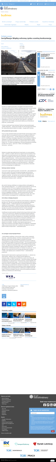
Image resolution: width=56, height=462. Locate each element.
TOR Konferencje (5, 410)
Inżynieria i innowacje (48, 22)
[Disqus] (19, 365)
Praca (50, 24)
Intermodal (4, 426)
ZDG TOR (4, 408)
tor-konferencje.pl (42, 1)
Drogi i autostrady (21, 22)
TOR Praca (4, 404)
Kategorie (11, 4)
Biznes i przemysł (7, 22)
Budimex (4, 420)
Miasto (27, 24)
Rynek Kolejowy (5, 398)
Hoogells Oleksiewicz (6, 419)
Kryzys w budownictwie (7, 427)
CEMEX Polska (5, 430)
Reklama (4, 413)
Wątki (38, 24)
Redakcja (4, 411)
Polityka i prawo (34, 22)
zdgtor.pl (49, 1)
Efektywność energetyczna (8, 423)
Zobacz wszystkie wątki (6, 433)
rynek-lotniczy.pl (33, 1)
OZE (3, 425)
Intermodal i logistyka (10, 24)
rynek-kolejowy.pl (14, 1)
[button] (50, 91)
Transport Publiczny (6, 401)
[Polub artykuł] (4, 305)
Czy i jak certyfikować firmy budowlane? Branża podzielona (18, 321)
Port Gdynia (4, 429)
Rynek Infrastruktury (6, 399)
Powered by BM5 (13, 460)
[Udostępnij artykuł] (9, 305)
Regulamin (4, 414)
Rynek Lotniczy (5, 402)
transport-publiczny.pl (24, 1)
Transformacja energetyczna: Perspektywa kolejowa (30, 321)
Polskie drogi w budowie (7, 422)
